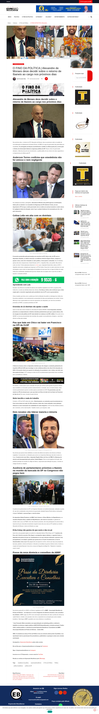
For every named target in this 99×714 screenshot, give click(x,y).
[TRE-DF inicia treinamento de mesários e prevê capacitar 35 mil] (76, 233)
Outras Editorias (72, 16)
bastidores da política (23, 662)
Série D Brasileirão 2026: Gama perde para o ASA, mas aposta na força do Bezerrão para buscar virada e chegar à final (85, 244)
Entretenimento (60, 16)
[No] (97, 710)
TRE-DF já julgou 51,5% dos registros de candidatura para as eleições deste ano (86, 213)
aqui (35, 691)
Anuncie (8, 1)
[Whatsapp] (60, 705)
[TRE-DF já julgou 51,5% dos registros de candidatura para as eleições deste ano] (76, 212)
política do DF (28, 665)
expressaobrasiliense (36, 662)
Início (9, 16)
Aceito (50, 711)
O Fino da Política (27, 16)
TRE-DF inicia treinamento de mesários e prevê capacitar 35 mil (85, 233)
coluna (37, 265)
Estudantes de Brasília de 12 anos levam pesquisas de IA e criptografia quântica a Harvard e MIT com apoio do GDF (86, 257)
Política (16, 16)
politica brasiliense (18, 665)
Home (9, 23)
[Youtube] (65, 693)
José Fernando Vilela (21, 78)
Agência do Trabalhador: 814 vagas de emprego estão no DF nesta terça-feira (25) (85, 223)
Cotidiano (39, 16)
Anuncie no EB (38, 688)
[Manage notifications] (95, 710)
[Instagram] (60, 693)
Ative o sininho (78, 196)
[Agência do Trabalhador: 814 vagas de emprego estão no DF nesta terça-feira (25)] (76, 222)
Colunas (48, 16)
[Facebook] (56, 693)
